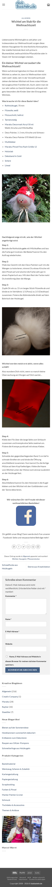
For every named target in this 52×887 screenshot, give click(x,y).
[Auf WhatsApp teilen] (14, 547)
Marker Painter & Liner (12, 794)
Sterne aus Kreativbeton (39, 566)
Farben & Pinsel (9, 789)
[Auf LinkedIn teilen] (38, 547)
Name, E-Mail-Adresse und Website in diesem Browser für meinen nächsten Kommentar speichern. (25, 660)
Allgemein (26, 18)
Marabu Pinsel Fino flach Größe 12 (21, 146)
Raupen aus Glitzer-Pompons (15, 743)
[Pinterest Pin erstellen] (33, 547)
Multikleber (10, 142)
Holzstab (9, 151)
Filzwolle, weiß (11, 110)
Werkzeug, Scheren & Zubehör (16, 769)
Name (8, 619)
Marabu (5, 701)
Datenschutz (12, 879)
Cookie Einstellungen (37, 879)
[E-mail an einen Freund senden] (28, 547)
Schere (8, 160)
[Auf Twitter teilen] (23, 547)
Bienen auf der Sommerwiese (15, 727)
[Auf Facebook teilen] (19, 547)
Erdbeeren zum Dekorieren (14, 738)
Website (8, 644)
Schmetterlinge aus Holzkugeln (16, 748)
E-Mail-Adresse (12, 631)
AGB (29, 877)
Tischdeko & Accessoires (13, 805)
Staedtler (6, 712)
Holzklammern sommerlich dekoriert (18, 732)
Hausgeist (23, 559)
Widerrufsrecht (39, 877)
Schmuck (6, 800)
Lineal (7, 165)
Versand (22, 877)
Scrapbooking (8, 784)
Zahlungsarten (12, 877)
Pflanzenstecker (33, 559)
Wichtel (15, 559)
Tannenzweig (11, 119)
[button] (3, 4)
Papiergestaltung (10, 779)
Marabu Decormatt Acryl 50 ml (19, 124)
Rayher (5, 707)
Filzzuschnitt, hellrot (14, 115)
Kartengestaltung (10, 774)
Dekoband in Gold (13, 156)
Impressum (23, 879)
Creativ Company (10, 696)
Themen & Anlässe (10, 810)
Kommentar (11, 596)
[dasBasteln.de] (26, 4)
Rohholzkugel (11, 105)
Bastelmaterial (8, 763)
